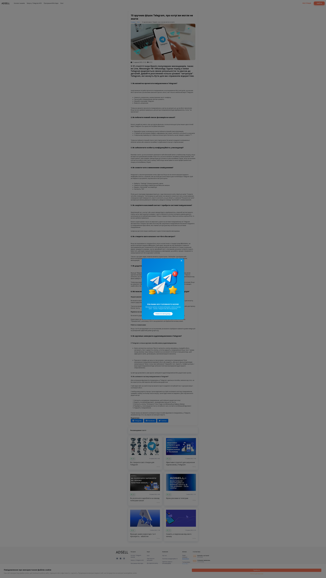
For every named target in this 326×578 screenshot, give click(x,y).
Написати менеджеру (163, 314)
